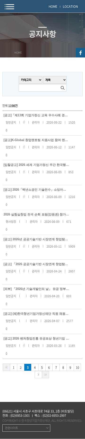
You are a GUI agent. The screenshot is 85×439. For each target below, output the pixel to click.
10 (77, 367)
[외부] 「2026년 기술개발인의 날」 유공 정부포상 (36, 289)
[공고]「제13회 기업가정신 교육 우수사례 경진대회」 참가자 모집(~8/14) (36, 115)
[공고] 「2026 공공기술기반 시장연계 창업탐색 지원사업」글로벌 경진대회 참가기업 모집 (36, 264)
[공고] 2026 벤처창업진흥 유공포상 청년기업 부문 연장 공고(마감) (36, 338)
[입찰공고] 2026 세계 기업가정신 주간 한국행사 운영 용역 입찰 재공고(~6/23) (36, 165)
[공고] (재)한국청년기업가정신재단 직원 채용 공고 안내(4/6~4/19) (36, 313)
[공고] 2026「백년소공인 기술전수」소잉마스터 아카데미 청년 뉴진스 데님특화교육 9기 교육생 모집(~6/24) (36, 189)
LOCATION (70, 6)
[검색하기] (62, 87)
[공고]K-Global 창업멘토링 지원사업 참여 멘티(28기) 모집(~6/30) (36, 140)
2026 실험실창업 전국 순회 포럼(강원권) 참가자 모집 (36, 214)
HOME (53, 6)
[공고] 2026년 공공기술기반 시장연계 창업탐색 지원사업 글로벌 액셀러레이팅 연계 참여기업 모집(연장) (36, 239)
